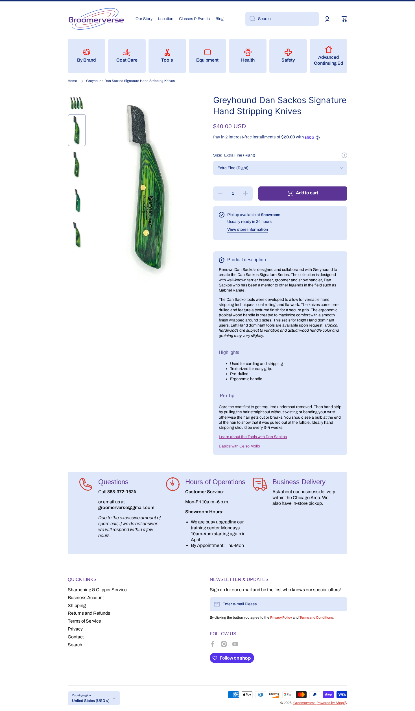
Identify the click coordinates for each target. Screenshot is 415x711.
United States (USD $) (91, 701)
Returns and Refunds (89, 613)
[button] (344, 19)
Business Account (86, 597)
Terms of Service (84, 621)
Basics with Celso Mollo (239, 446)
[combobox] (282, 19)
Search (75, 644)
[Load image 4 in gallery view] (77, 200)
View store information (247, 229)
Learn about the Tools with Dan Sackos (253, 437)
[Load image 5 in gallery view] (77, 235)
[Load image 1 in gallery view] (77, 103)
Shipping (77, 605)
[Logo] (96, 19)
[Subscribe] (340, 604)
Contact (76, 636)
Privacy (75, 629)
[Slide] (344, 155)
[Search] (250, 19)
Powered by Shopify (331, 703)
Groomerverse (304, 703)
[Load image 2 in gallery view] (77, 130)
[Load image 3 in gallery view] (77, 165)
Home (72, 81)
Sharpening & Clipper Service (97, 589)
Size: (234, 155)
